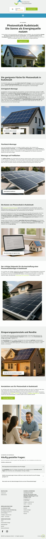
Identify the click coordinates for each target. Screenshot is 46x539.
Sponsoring (26, 511)
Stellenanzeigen (27, 509)
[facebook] (2, 531)
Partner (25, 513)
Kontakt (25, 508)
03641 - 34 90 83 (15, 393)
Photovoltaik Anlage (5, 522)
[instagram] (7, 531)
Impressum (3, 492)
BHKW (2, 526)
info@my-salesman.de (33, 393)
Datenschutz (4, 494)
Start (2, 520)
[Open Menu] (23, 15)
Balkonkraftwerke (5, 528)
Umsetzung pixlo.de (41, 536)
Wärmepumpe (4, 524)
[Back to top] (43, 536)
